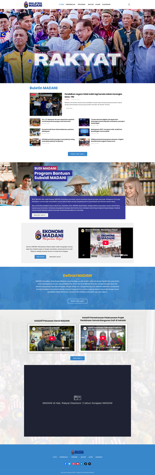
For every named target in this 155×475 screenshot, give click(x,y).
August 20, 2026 (45, 133)
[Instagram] (73, 463)
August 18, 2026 (45, 143)
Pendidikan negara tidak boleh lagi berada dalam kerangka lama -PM (93, 95)
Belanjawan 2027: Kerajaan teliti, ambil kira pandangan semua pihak (106, 130)
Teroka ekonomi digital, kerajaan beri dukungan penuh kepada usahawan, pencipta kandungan (108, 121)
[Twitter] (69, 463)
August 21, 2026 (95, 125)
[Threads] (89, 463)
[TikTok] (85, 463)
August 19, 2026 (95, 133)
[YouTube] (77, 463)
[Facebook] (65, 463)
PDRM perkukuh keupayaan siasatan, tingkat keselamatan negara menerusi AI (107, 140)
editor (67, 99)
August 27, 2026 (75, 99)
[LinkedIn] (81, 463)
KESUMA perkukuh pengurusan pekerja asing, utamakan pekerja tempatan (58, 140)
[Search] (129, 4)
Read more (69, 108)
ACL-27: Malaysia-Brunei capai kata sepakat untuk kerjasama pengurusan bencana (58, 120)
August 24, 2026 (45, 123)
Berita (33, 94)
